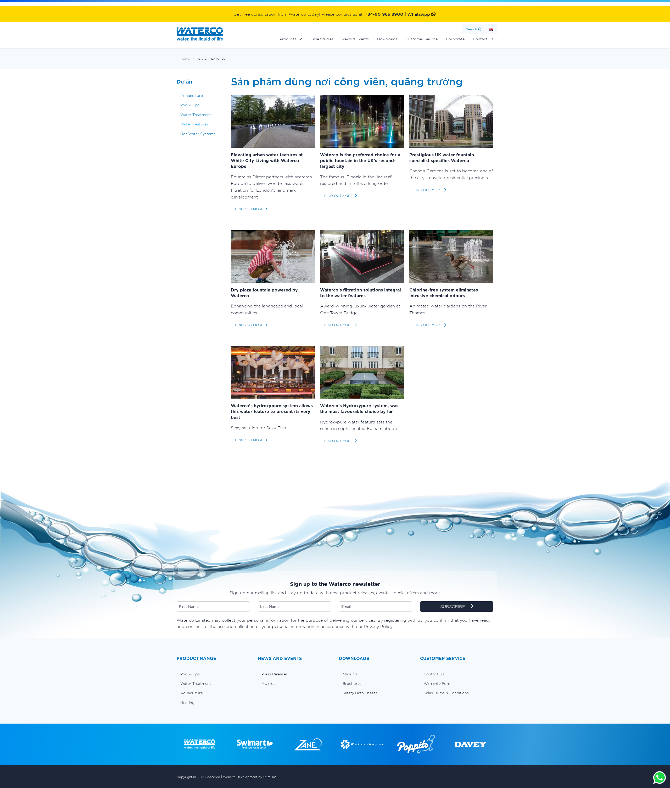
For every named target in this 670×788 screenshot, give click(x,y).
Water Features (211, 58)
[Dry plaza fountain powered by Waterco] (273, 256)
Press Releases (274, 674)
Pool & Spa (190, 105)
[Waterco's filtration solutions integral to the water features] (362, 256)
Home (491, 29)
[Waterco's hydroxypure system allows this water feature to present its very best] (273, 371)
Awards (268, 683)
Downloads (387, 39)
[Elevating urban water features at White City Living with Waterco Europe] (273, 120)
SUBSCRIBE (453, 606)
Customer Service (422, 39)
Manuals (350, 674)
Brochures (352, 683)
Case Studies (321, 39)
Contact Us (483, 39)
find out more (249, 209)
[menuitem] (213, 674)
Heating (187, 703)
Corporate (455, 39)
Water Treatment (195, 115)
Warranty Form (437, 683)
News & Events (355, 39)
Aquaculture (191, 95)
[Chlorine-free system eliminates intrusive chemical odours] (451, 256)
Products (288, 39)
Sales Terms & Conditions (446, 693)
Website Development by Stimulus (249, 777)
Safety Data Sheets (360, 693)
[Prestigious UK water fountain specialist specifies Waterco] (451, 120)
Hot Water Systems (197, 134)
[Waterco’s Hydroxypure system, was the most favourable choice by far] (362, 371)
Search (471, 29)
